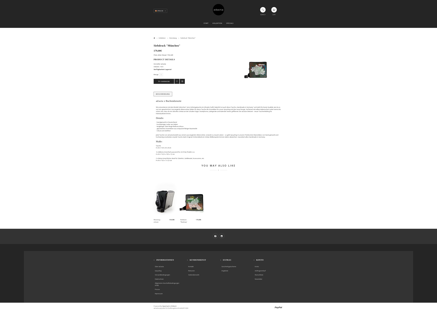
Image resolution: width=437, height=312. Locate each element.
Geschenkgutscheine (228, 266)
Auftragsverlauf (260, 271)
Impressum (159, 294)
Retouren (191, 271)
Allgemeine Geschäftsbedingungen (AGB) (167, 284)
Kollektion (162, 38)
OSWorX (174, 306)
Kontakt (191, 266)
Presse (157, 289)
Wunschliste (259, 275)
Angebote (224, 271)
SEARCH (263, 15)
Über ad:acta (159, 266)
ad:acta (163, 64)
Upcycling (158, 271)
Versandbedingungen (162, 275)
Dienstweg (173, 38)
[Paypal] (278, 306)
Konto (257, 266)
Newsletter (258, 279)
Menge (156, 74)
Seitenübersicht (193, 275)
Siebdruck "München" (188, 38)
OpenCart (165, 306)
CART (274, 15)
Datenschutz (159, 279)
